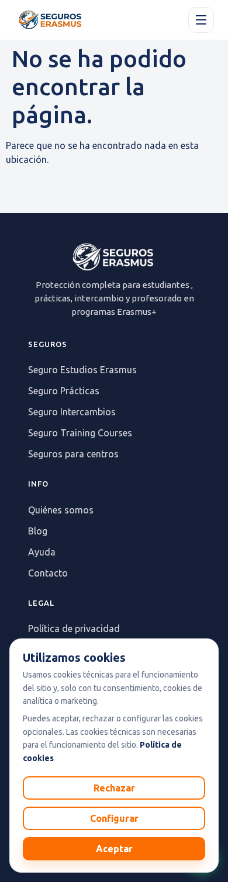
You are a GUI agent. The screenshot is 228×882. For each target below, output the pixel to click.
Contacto (48, 573)
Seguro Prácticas (63, 391)
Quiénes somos (61, 510)
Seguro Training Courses (80, 433)
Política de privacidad (74, 628)
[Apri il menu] (201, 20)
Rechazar (114, 788)
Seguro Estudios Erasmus (82, 369)
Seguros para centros (73, 454)
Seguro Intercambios (72, 412)
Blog (37, 531)
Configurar (114, 818)
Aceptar (114, 848)
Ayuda (42, 552)
